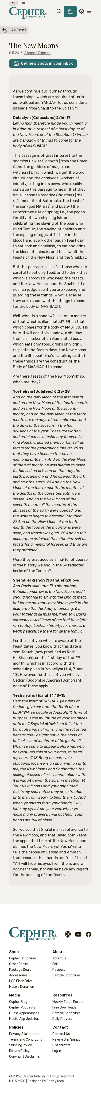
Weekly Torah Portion (68, 1002)
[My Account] (81, 11)
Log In (56, 1051)
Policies (16, 1027)
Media (14, 995)
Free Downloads (64, 1007)
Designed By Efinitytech (45, 1081)
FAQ (55, 964)
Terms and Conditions (25, 1040)
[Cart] (70, 11)
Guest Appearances (24, 1013)
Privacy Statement (24, 1034)
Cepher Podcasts (22, 1007)
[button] (59, 11)
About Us (59, 958)
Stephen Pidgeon (37, 53)
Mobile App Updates (24, 1019)
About (58, 952)
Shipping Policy (20, 1045)
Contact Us (61, 1034)
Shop (14, 952)
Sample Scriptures (66, 975)
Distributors (61, 1045)
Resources (62, 995)
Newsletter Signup (66, 1040)
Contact (60, 1027)
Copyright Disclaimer (25, 1057)
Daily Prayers (62, 1019)
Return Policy (19, 1051)
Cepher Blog (18, 1002)
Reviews (58, 970)
